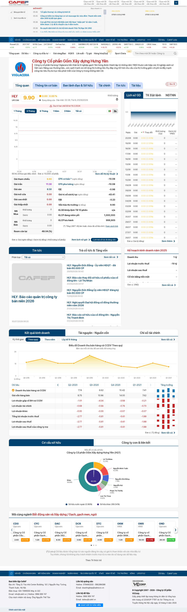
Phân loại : (17, 257)
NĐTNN (171, 95)
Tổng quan (14, 53)
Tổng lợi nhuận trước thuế (25, 416)
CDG (16, 523)
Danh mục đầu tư (20, 18)
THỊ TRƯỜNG (122, 40)
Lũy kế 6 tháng (69, 339)
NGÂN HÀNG (73, 40)
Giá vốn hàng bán (21, 395)
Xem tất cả (110, 257)
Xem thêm (167, 241)
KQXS (71, 53)
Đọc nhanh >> (96, 8)
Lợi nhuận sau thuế (22, 421)
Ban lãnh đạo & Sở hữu (78, 85)
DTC (98, 523)
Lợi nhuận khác (20, 411)
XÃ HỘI (17, 40)
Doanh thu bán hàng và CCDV (30, 390)
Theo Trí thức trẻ (93, 560)
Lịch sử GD (134, 95)
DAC (57, 523)
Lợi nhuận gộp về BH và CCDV (27, 400)
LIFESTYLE (141, 40)
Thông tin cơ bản (46, 85)
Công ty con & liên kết (136, 442)
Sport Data (120, 53)
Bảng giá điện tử (19, 12)
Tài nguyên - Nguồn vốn (93, 333)
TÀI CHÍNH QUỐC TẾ (88, 40)
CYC (36, 523)
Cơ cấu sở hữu (51, 442)
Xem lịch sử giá (79, 240)
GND (161, 523)
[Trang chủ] (11, 39)
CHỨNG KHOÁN (29, 40)
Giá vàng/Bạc (59, 53)
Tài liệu (136, 85)
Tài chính (104, 85)
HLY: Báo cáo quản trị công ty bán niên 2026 (34, 299)
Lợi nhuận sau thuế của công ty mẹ (30, 427)
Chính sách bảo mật (17, 610)
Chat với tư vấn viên (91, 605)
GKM (120, 523)
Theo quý (33, 339)
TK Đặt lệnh (153, 95)
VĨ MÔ (101, 40)
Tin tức (120, 85)
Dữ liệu (162, 40)
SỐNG (132, 40)
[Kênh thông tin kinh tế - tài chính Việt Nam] (19, 3)
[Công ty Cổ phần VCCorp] (139, 586)
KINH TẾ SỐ (110, 40)
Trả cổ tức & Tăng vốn (93, 250)
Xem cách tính (112, 226)
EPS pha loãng (71, 184)
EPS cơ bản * (70, 179)
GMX (141, 523)
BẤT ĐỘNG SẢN (44, 40)
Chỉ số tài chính (150, 333)
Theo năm (50, 339)
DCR (78, 523)
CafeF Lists (172, 40)
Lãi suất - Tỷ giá (84, 53)
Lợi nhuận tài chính (22, 406)
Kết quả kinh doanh (37, 333)
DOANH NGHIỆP (58, 40)
